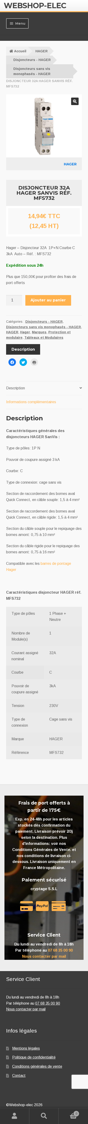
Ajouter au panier (48, 300)
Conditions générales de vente (37, 1066)
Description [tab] (15, 388)
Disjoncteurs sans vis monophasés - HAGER (31, 71)
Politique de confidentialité (34, 1057)
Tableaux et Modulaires (43, 337)
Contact (19, 1076)
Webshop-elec (35, 5)
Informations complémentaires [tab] (31, 402)
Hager (25, 332)
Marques (39, 332)
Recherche (44, 1116)
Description (23, 349)
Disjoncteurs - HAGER (32, 60)
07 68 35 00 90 (60, 950)
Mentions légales (26, 1048)
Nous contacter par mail (44, 956)
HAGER (41, 51)
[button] (75, 101)
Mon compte (14, 1116)
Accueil (20, 51)
